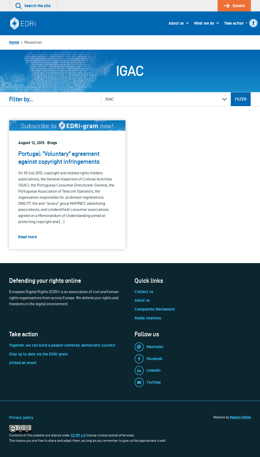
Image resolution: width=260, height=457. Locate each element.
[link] (253, 23)
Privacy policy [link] (21, 417)
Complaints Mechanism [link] (155, 309)
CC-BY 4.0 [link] (78, 435)
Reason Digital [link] (240, 417)
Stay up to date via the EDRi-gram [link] (38, 354)
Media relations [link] (148, 318)
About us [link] (176, 23)
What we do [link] (204, 23)
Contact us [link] (144, 292)
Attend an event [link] (23, 363)
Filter (241, 99)
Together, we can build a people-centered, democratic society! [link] (62, 345)
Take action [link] (233, 23)
